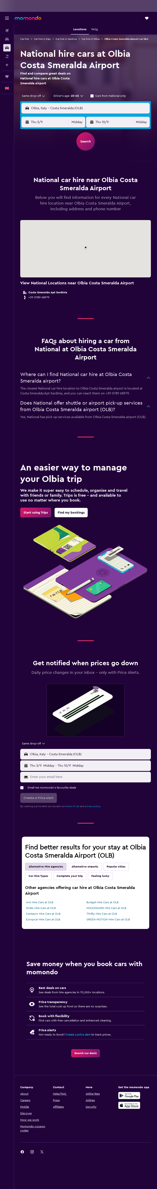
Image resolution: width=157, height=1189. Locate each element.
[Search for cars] (7, 48)
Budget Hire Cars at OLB (102, 902)
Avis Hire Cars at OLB (39, 902)
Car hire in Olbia (91, 39)
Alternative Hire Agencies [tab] (46, 866)
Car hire (24, 39)
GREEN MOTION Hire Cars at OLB (108, 919)
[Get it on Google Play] (129, 1095)
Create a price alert (78, 1034)
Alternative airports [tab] (85, 866)
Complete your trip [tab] (70, 876)
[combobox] (33, 96)
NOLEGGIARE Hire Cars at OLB (106, 908)
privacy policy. (93, 806)
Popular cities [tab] (116, 866)
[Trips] (7, 76)
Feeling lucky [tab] (100, 876)
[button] (6, 18)
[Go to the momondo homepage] (28, 18)
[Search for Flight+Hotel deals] (7, 56)
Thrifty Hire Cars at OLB (101, 913)
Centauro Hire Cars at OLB (43, 913)
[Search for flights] (7, 31)
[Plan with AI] (7, 65)
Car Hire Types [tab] (38, 876)
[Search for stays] (7, 39)
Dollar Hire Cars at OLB (41, 908)
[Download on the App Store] (129, 1105)
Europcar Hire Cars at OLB (43, 919)
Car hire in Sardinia (66, 39)
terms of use (72, 806)
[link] (35, 512)
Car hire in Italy (42, 39)
